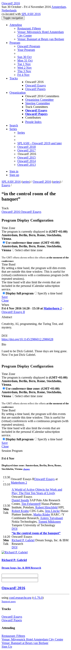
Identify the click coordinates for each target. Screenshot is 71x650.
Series (21, 132)
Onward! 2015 (26, 157)
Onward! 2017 (26, 150)
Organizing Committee (39, 99)
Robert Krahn (20, 511)
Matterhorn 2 (53, 308)
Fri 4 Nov (23, 74)
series (25, 181)
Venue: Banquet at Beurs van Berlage (40, 39)
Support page (9, 601)
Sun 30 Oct (24, 57)
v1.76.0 (38, 597)
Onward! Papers (35, 89)
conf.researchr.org (20, 597)
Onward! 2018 (26, 146)
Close (5, 300)
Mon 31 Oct (25, 60)
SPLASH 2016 (31, 14)
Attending (15, 25)
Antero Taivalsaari (51, 518)
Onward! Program (28, 46)
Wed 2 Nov (24, 67)
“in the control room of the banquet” (36, 533)
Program (14, 42)
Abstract (7, 317)
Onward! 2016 (42, 181)
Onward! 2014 (26, 161)
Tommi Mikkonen (49, 521)
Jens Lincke (52, 511)
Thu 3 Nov (24, 71)
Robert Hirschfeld (46, 507)
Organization (17, 92)
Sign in (13, 171)
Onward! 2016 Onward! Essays (21, 211)
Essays (6, 185)
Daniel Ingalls (20, 500)
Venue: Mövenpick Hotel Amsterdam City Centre (32, 639)
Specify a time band (50, 293)
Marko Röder (41, 514)
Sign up (14, 175)
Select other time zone (29, 250)
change (26, 469)
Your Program (26, 49)
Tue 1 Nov (24, 64)
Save (5, 297)
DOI (4, 335)
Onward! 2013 (26, 164)
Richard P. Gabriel (23, 540)
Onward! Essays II (13, 312)
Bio (4, 344)
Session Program (12, 450)
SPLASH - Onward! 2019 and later (39, 143)
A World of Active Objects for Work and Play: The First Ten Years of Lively (37, 491)
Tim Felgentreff (31, 503)
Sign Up (7, 646)
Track (5, 208)
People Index (33, 122)
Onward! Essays (35, 85)
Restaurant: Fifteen (29, 28)
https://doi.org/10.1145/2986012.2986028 (27, 339)
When (5, 304)
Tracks (13, 78)
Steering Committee (37, 103)
